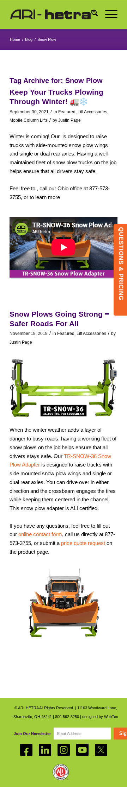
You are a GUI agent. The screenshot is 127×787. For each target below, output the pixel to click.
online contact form (40, 534)
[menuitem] (91, 14)
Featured (66, 111)
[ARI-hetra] (53, 14)
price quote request (83, 543)
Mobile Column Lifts (29, 120)
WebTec (111, 717)
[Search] (91, 14)
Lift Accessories (92, 111)
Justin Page (69, 120)
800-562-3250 (67, 717)
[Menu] (107, 14)
